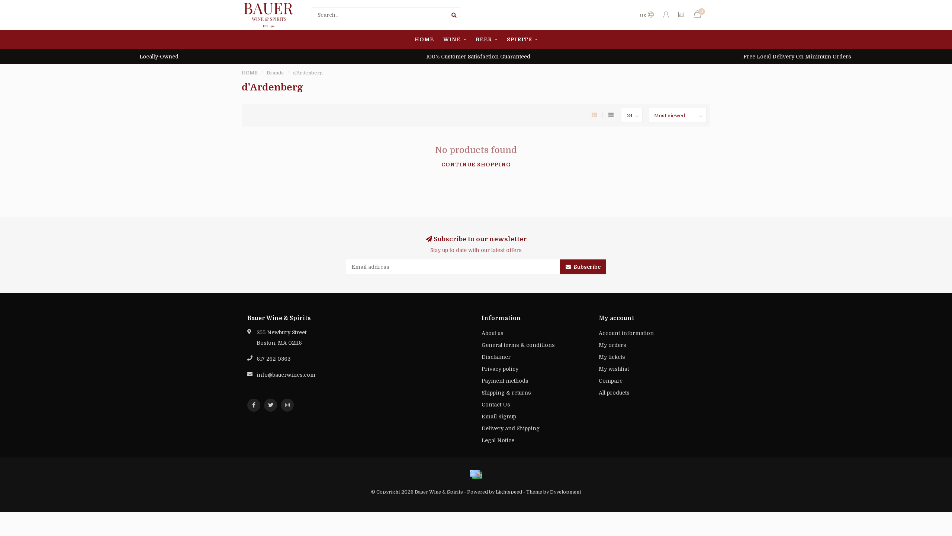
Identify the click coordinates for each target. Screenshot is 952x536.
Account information (626, 333)
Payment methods (505, 381)
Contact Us (496, 405)
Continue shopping (476, 165)
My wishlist (614, 369)
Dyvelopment (565, 492)
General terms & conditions (518, 345)
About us (493, 333)
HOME (424, 39)
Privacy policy (500, 369)
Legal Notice (498, 440)
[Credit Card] (476, 474)
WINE (452, 39)
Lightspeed (509, 492)
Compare (611, 381)
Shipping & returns (506, 393)
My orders (612, 345)
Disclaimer (496, 357)
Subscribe (587, 267)
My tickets (612, 357)
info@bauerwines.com (286, 375)
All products (614, 393)
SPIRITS (519, 39)
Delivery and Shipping (511, 428)
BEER (484, 39)
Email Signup (499, 416)
